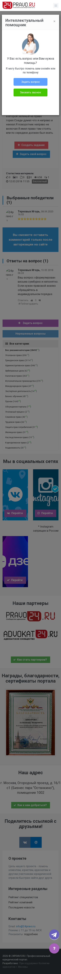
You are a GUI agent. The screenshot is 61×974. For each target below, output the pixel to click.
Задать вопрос (30, 81)
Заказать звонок (30, 92)
